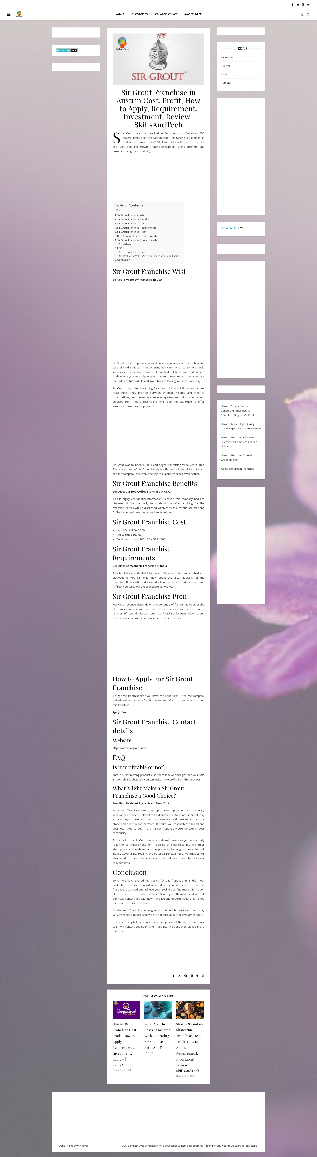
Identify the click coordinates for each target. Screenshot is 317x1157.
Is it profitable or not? (134, 252)
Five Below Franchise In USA (143, 279)
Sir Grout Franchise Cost (131, 223)
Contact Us (139, 14)
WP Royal (82, 1145)
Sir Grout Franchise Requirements (136, 227)
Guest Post (192, 14)
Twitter (225, 66)
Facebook (227, 57)
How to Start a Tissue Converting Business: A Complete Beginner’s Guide (238, 410)
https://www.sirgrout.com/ (129, 748)
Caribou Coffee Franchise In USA (147, 491)
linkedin (225, 74)
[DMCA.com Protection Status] (76, 50)
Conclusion (123, 259)
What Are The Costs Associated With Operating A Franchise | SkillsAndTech (157, 1036)
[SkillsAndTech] (19, 14)
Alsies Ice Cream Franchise (237, 468)
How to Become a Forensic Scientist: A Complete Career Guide (239, 441)
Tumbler (226, 82)
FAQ (119, 248)
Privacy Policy (166, 14)
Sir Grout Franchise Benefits (133, 219)
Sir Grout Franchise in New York (147, 803)
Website (127, 244)
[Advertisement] (158, 178)
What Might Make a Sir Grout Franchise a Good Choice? (151, 256)
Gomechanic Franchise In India (146, 566)
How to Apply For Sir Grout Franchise (139, 236)
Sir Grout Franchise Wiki (131, 215)
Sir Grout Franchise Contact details (137, 240)
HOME (120, 14)
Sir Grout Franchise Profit (131, 231)
